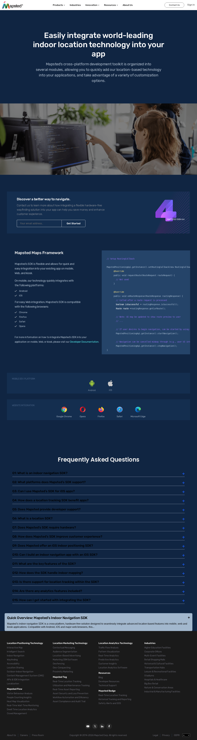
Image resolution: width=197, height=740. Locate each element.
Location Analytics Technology (115, 643)
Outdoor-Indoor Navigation (20, 671)
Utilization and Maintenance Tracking (71, 685)
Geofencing (58, 663)
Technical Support (107, 685)
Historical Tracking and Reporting (114, 699)
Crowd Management (17, 713)
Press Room (38, 735)
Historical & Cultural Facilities (158, 663)
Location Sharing (15, 667)
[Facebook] (109, 726)
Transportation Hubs (154, 667)
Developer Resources (108, 681)
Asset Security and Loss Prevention (70, 693)
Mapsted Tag (60, 677)
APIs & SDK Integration (18, 679)
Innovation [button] (91, 5)
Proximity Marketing (63, 671)
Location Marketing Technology (70, 643)
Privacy (166, 735)
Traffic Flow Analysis (108, 647)
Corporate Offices (153, 651)
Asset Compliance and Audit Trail (69, 701)
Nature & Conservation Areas (158, 687)
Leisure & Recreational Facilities (160, 671)
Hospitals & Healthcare (155, 679)
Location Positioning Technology (25, 643)
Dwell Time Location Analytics (22, 709)
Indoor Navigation (15, 655)
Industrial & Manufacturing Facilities (162, 691)
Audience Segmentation (65, 651)
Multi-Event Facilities (155, 655)
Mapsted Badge (107, 690)
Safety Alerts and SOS (109, 703)
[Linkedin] (102, 726)
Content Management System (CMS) (25, 675)
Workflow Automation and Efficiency (71, 697)
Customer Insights (107, 663)
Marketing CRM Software (65, 659)
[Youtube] (88, 726)
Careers (24, 735)
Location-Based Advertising (67, 655)
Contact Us (174, 5)
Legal (155, 735)
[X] (95, 726)
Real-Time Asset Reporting (66, 689)
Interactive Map (15, 647)
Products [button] (58, 5)
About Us (11, 735)
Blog (100, 677)
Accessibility (13, 663)
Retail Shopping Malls (154, 659)
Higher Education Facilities (157, 647)
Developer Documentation (84, 341)
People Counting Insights (19, 697)
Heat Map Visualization (18, 701)
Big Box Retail (151, 683)
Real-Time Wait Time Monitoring (23, 705)
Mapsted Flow (14, 689)
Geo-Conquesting (61, 667)
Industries (75, 5)
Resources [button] (110, 5)
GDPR (177, 735)
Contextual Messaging (64, 647)
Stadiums (149, 675)
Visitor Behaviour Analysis (19, 693)
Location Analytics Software (112, 667)
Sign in (191, 4)
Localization (13, 683)
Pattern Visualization (109, 651)
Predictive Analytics (108, 659)
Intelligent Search (16, 651)
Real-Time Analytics (108, 655)
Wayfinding (12, 659)
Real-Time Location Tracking (67, 681)
